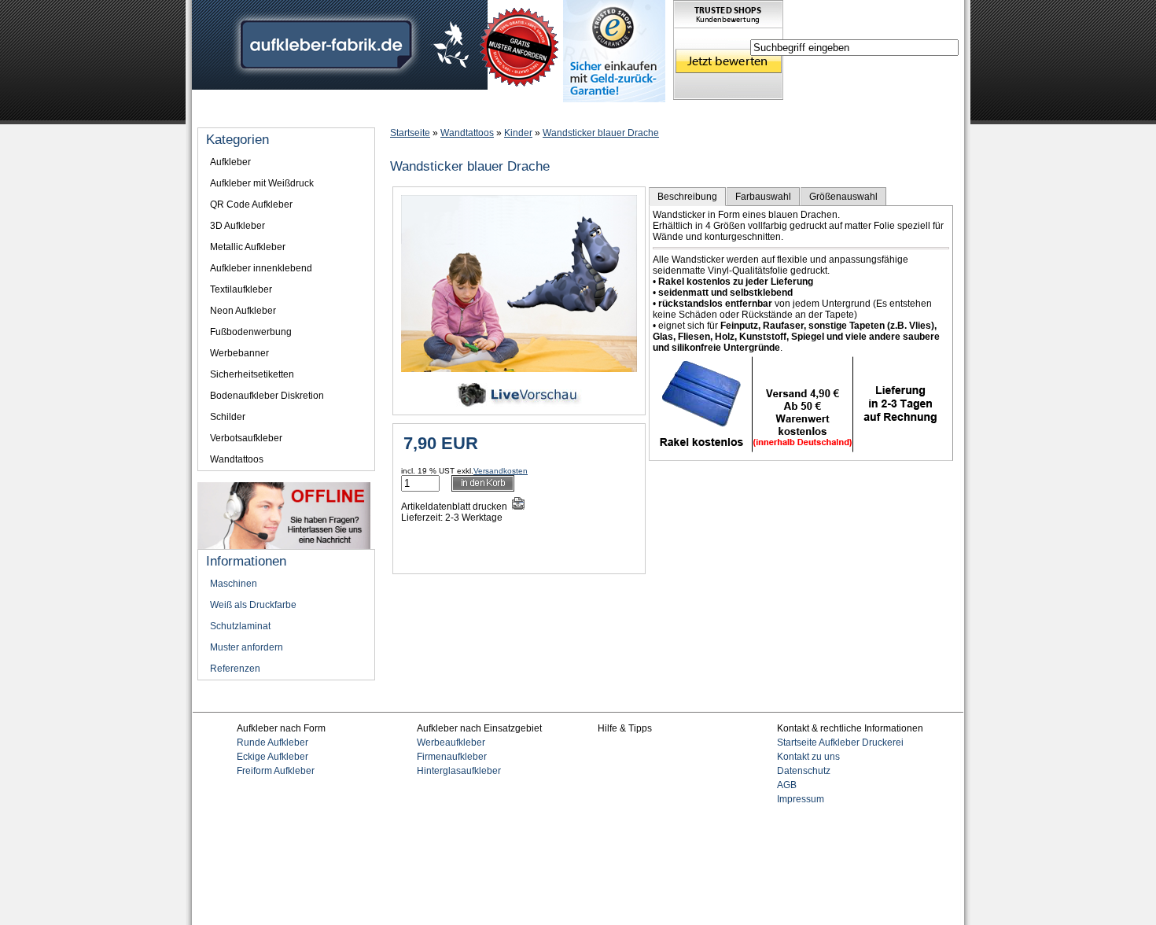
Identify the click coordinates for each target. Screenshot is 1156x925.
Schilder (227, 416)
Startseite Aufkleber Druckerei (840, 742)
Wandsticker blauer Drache (601, 132)
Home (217, 111)
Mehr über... (361, 111)
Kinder (518, 132)
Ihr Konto (496, 111)
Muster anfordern (246, 647)
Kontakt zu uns (808, 756)
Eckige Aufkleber (272, 756)
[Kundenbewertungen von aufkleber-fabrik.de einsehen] (728, 96)
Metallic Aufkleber (247, 246)
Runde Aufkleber (272, 742)
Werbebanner (239, 353)
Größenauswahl (843, 196)
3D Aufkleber (237, 225)
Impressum (613, 111)
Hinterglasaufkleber (459, 770)
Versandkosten (500, 470)
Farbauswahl (763, 196)
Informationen (282, 111)
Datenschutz (803, 770)
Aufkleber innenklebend (261, 268)
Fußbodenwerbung (251, 331)
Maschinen (233, 583)
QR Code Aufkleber (251, 204)
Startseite (410, 132)
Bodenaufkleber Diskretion (267, 395)
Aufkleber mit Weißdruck (262, 183)
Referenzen (235, 668)
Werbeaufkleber (451, 742)
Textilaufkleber (241, 289)
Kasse (552, 111)
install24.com (605, 873)
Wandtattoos (467, 132)
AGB (787, 784)
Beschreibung (687, 196)
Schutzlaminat (240, 626)
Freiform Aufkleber (276, 770)
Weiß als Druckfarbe (253, 604)
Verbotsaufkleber (246, 438)
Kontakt (677, 111)
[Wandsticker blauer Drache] (519, 368)
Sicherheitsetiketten (252, 374)
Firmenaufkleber (452, 756)
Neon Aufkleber (243, 310)
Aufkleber (230, 162)
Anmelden (432, 111)
